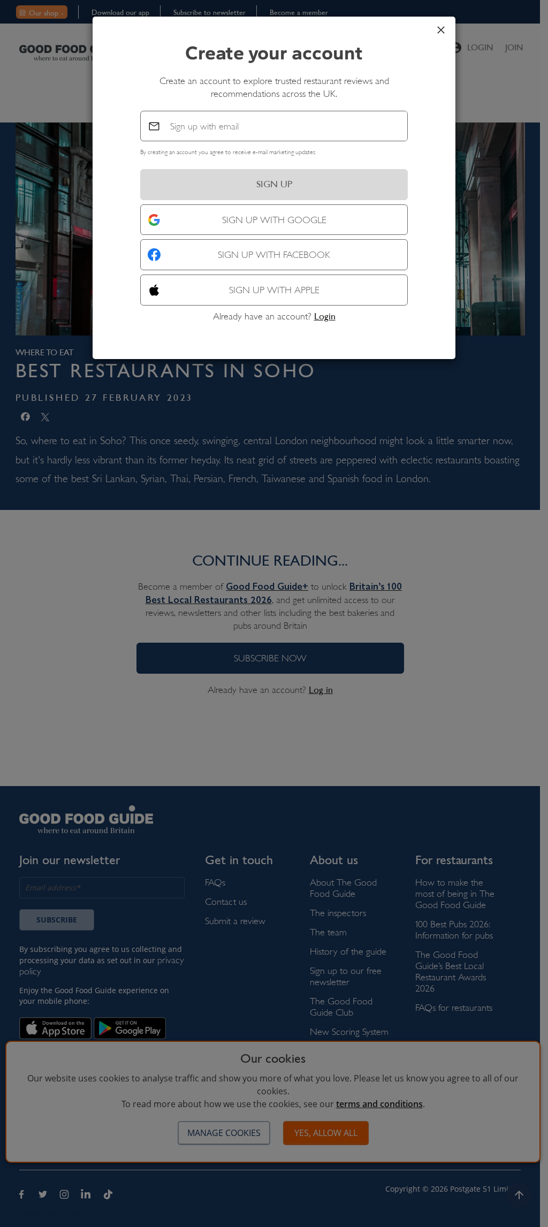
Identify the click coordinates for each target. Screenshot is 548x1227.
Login (325, 316)
